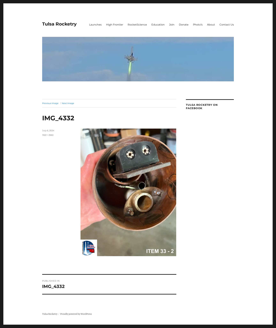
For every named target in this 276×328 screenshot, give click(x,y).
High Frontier (114, 24)
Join (171, 24)
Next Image (68, 103)
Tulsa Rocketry (59, 24)
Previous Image (50, 103)
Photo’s (198, 24)
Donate (183, 24)
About (211, 24)
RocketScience (137, 24)
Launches (95, 24)
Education (158, 24)
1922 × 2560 (48, 135)
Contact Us (226, 24)
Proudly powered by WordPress (76, 314)
